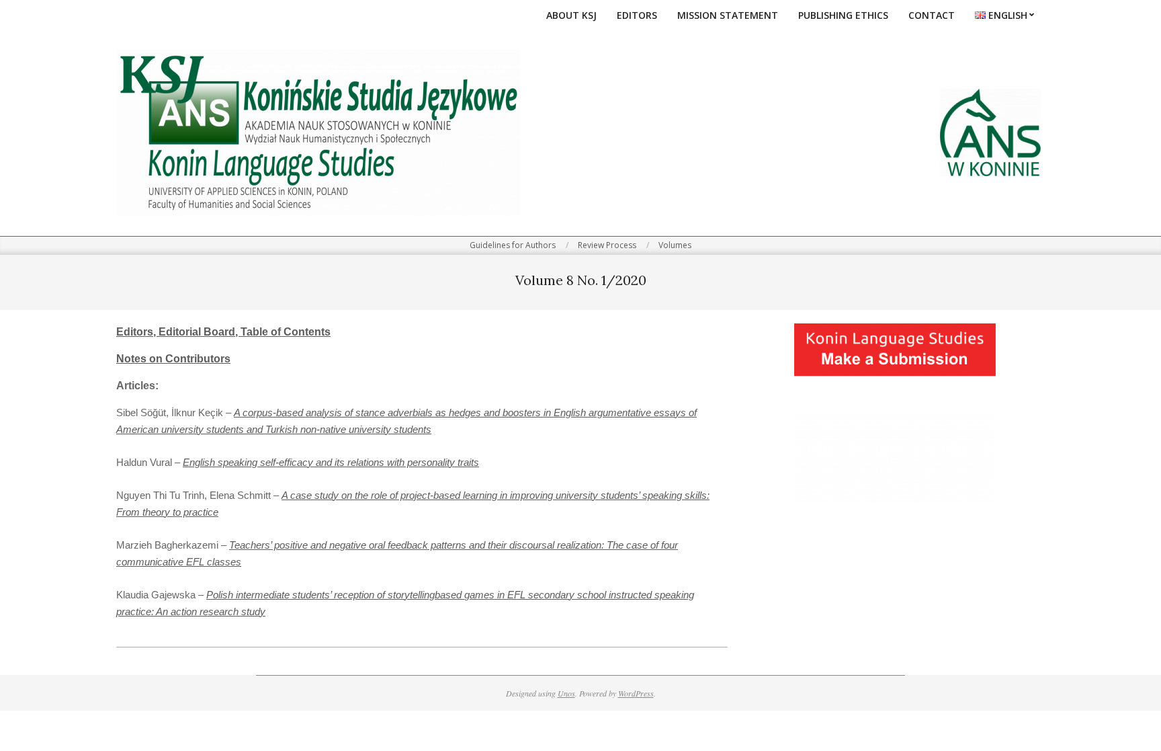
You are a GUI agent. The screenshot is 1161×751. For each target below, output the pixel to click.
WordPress (636, 693)
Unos (566, 693)
